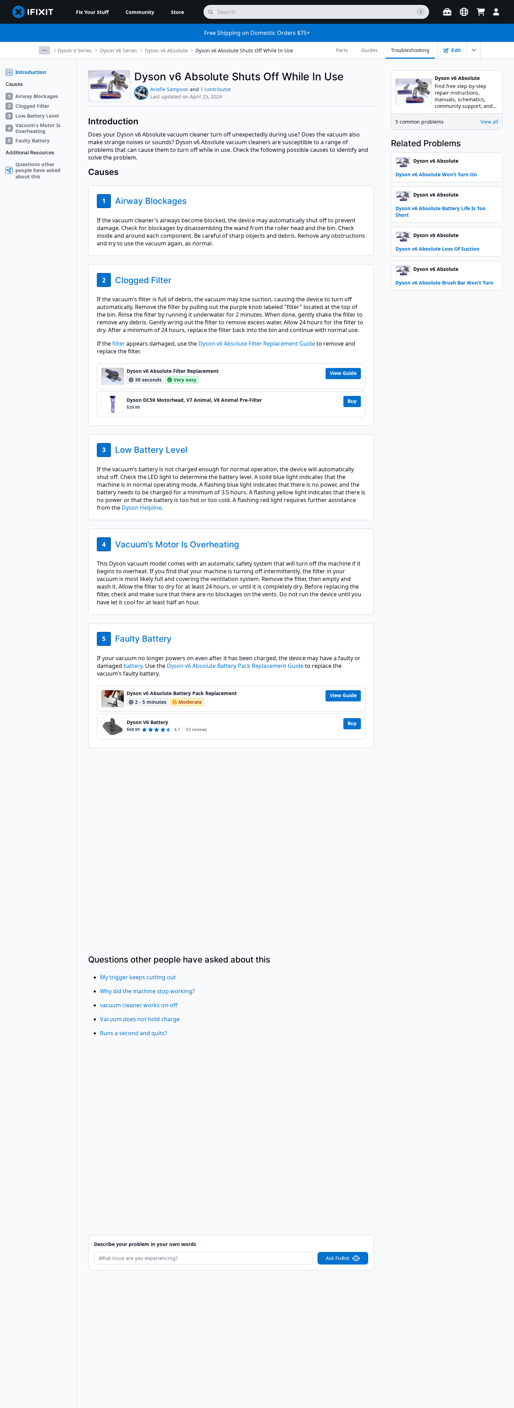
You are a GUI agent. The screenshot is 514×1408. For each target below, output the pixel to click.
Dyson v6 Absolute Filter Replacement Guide (256, 343)
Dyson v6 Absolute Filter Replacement (173, 371)
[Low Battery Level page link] (192, 450)
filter (118, 343)
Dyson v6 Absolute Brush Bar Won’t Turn (444, 282)
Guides (369, 50)
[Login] (496, 11)
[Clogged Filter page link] (176, 280)
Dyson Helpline (142, 507)
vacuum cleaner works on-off (138, 1005)
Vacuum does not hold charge (140, 1019)
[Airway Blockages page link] (192, 201)
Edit (456, 50)
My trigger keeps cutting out (138, 977)
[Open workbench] (447, 12)
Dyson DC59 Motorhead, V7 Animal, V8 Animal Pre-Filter (194, 400)
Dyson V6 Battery (147, 722)
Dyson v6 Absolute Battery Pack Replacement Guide (235, 666)
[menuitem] (92, 12)
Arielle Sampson (169, 89)
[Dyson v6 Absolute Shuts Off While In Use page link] (349, 76)
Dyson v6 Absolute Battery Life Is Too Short (440, 211)
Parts (342, 50)
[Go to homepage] (35, 12)
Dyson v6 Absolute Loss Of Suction (437, 248)
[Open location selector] (464, 12)
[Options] (474, 50)
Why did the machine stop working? (147, 991)
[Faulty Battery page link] (176, 639)
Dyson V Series (75, 50)
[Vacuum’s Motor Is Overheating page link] (244, 544)
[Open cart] (481, 12)
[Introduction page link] (143, 121)
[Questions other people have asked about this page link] (275, 959)
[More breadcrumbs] (44, 50)
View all (489, 121)
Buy (352, 401)
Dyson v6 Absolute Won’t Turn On (436, 174)
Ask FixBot (337, 1258)
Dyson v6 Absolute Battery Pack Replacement (182, 693)
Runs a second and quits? (133, 1033)
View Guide (343, 373)
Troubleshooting (410, 50)
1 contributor (215, 89)
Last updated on (186, 96)
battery (132, 666)
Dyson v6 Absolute (166, 50)
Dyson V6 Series (118, 50)
